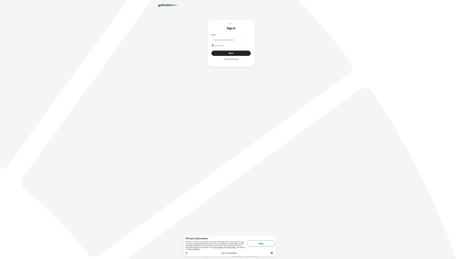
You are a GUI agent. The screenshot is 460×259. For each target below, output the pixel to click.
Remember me (219, 45)
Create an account (231, 59)
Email (213, 35)
